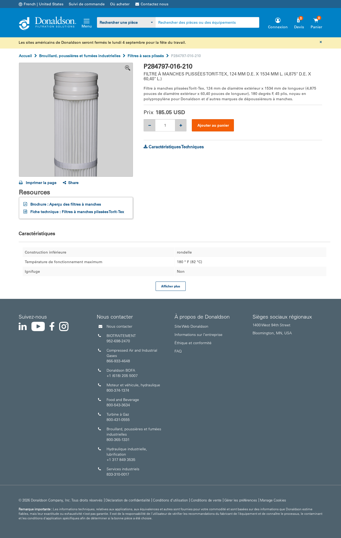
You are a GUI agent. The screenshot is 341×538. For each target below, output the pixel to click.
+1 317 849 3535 (121, 459)
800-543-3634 (118, 405)
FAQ (178, 351)
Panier (316, 27)
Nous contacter (119, 326)
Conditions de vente (206, 500)
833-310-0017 (118, 474)
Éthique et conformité (193, 342)
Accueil (25, 55)
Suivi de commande (87, 4)
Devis (299, 27)
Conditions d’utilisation (170, 500)
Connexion (278, 27)
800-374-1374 (118, 390)
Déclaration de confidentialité (127, 500)
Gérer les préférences (240, 500)
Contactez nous (154, 4)
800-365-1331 (118, 439)
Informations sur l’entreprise (198, 334)
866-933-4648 (118, 361)
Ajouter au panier (213, 125)
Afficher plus (170, 286)
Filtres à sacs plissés (146, 55)
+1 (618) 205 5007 (122, 375)
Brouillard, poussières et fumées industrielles (79, 55)
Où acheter (119, 4)
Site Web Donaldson (191, 326)
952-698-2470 (118, 341)
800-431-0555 (118, 419)
